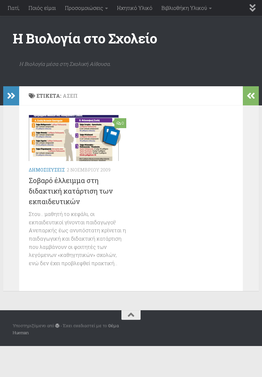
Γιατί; (13, 7)
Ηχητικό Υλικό (134, 7)
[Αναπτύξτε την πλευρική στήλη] (11, 95)
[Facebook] (244, 326)
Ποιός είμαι (42, 7)
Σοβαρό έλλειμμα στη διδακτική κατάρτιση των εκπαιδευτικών (71, 191)
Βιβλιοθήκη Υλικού (184, 7)
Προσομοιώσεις (84, 7)
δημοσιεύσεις (47, 170)
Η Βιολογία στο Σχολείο (85, 38)
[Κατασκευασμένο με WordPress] (57, 326)
